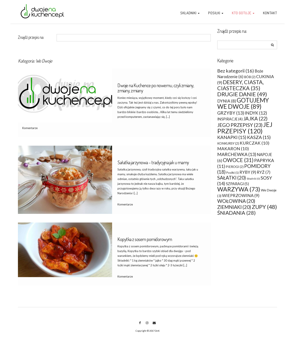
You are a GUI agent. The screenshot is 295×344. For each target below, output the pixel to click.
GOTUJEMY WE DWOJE (243, 103)
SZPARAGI (237, 183)
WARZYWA (238, 189)
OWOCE (238, 160)
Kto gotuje (242, 13)
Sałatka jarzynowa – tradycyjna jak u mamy (153, 162)
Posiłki (214, 13)
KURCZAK (254, 142)
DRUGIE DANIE (242, 94)
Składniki (188, 13)
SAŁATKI (231, 178)
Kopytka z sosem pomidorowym (144, 239)
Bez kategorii (235, 71)
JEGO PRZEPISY (240, 125)
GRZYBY (230, 112)
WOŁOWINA (236, 201)
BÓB (249, 77)
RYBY (247, 172)
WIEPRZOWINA (240, 195)
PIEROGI (235, 167)
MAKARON (233, 148)
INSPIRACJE (230, 119)
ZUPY (264, 207)
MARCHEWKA (236, 154)
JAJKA (255, 118)
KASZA (259, 137)
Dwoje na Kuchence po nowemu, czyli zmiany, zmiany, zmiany (155, 87)
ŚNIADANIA (236, 213)
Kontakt (270, 13)
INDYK (256, 112)
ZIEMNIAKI (234, 207)
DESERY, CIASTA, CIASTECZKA (240, 85)
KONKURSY (228, 143)
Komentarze (30, 128)
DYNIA (226, 100)
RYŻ (263, 172)
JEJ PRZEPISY (244, 128)
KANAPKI (231, 137)
